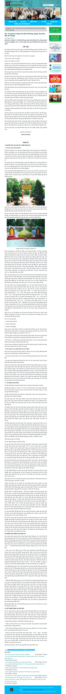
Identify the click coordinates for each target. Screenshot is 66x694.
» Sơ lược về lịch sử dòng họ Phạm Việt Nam (17, 654)
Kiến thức (33, 22)
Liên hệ (49, 24)
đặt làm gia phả (30, 650)
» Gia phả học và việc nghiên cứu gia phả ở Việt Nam (20, 675)
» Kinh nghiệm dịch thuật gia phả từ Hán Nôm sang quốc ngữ (22, 671)
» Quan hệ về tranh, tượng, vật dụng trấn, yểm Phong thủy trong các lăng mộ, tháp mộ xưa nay (25, 680)
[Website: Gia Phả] (11, 689)
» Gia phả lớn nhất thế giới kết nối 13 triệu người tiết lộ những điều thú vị (25, 664)
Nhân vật (54, 22)
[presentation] (8, 14)
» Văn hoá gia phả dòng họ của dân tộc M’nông (18, 662)
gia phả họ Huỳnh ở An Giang (16, 650)
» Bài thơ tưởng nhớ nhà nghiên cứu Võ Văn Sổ (18, 677)
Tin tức (23, 22)
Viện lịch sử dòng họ (22, 24)
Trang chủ (12, 22)
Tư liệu (43, 22)
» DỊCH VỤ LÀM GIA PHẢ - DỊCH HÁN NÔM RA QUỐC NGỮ (21, 668)
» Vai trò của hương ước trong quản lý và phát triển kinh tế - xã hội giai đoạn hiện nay (24, 657)
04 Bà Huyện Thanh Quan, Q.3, (29, 689)
